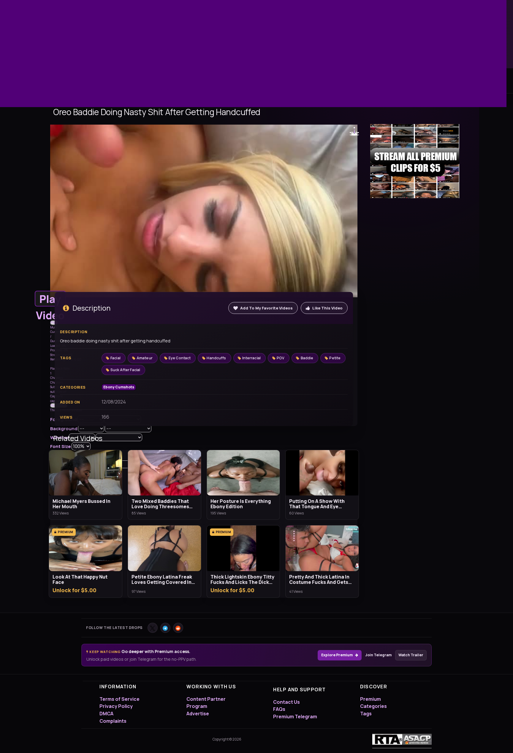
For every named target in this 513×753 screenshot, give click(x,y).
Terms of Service (119, 699)
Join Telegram (378, 654)
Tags (366, 713)
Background (63, 428)
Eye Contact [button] (180, 357)
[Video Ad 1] (414, 161)
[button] (50, 298)
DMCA (106, 713)
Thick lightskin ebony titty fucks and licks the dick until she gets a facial (242, 579)
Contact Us (286, 702)
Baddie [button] (307, 357)
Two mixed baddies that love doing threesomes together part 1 (160, 503)
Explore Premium (337, 654)
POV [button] (280, 357)
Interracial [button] (251, 357)
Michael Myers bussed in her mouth (81, 503)
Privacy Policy (116, 706)
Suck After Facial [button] (125, 369)
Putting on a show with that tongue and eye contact (317, 503)
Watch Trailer (410, 654)
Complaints (112, 721)
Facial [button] (115, 357)
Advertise (197, 713)
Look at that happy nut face (80, 579)
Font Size (60, 446)
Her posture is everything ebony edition (240, 503)
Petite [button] (335, 357)
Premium (370, 699)
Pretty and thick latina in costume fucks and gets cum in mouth (319, 579)
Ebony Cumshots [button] (118, 387)
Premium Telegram (295, 716)
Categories (373, 706)
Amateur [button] (145, 357)
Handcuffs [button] (216, 357)
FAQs (279, 709)
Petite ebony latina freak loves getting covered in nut (162, 579)
